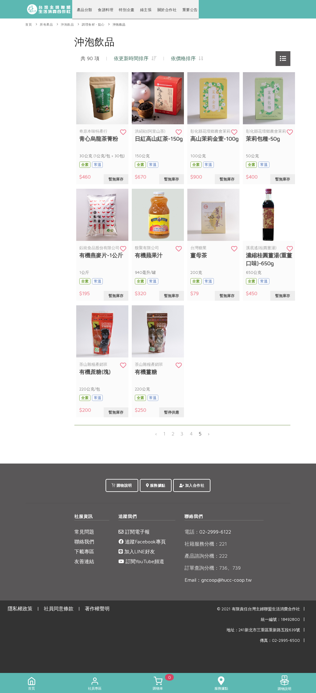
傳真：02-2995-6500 (280, 640)
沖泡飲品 (67, 24)
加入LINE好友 (139, 551)
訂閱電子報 (136, 531)
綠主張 (146, 9)
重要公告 (190, 9)
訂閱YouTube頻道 (144, 561)
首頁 (28, 24)
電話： (192, 531)
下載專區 (84, 551)
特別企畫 (126, 9)
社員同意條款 (58, 608)
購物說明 (123, 485)
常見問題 (84, 531)
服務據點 (157, 485)
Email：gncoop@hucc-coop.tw (218, 580)
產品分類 (84, 9)
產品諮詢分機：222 (206, 556)
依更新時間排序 (133, 58)
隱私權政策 (20, 608)
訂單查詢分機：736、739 (213, 568)
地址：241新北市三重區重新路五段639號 (263, 630)
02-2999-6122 (208, 531)
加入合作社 (194, 485)
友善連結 (84, 561)
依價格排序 (185, 58)
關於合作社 (167, 9)
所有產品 (46, 24)
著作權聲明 (97, 608)
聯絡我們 (84, 541)
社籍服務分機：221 (206, 544)
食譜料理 (105, 9)
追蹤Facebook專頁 (144, 541)
